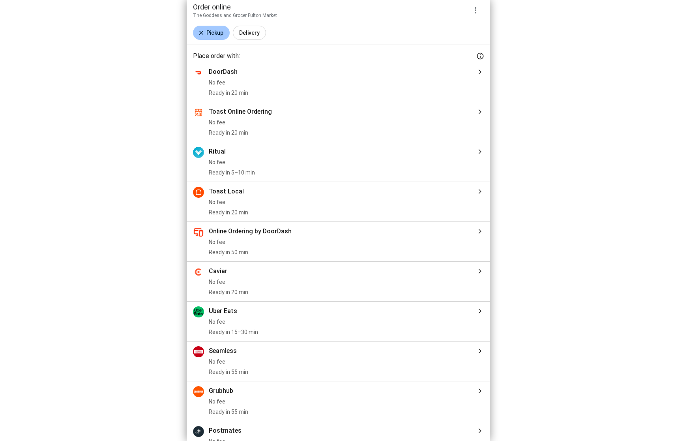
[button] (211, 33)
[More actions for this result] (475, 10)
